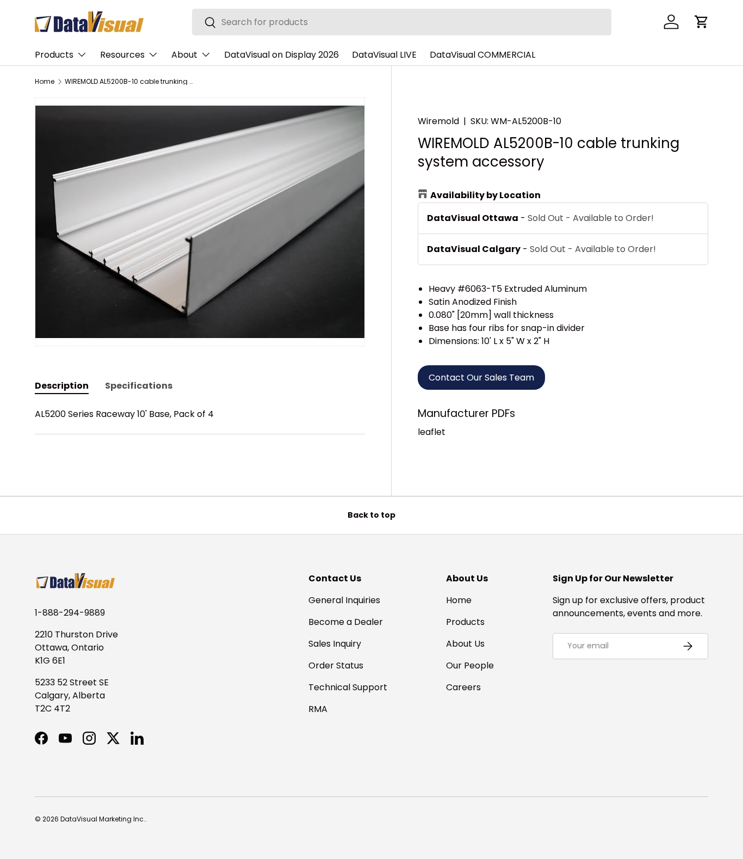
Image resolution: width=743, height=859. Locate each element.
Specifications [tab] (138, 385)
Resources (122, 54)
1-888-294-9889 (70, 612)
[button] (702, 22)
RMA (317, 709)
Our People (470, 665)
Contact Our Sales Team (481, 377)
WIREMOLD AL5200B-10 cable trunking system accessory (130, 81)
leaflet (431, 432)
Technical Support (347, 687)
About (184, 54)
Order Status (335, 665)
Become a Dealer (345, 622)
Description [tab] (62, 385)
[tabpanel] (200, 427)
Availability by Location (485, 195)
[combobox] (401, 22)
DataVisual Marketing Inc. (102, 819)
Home (44, 81)
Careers (463, 687)
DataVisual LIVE (384, 54)
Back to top (371, 515)
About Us (465, 643)
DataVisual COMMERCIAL (482, 54)
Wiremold (438, 121)
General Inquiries (344, 600)
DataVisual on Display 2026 (281, 54)
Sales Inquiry (334, 643)
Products (54, 54)
